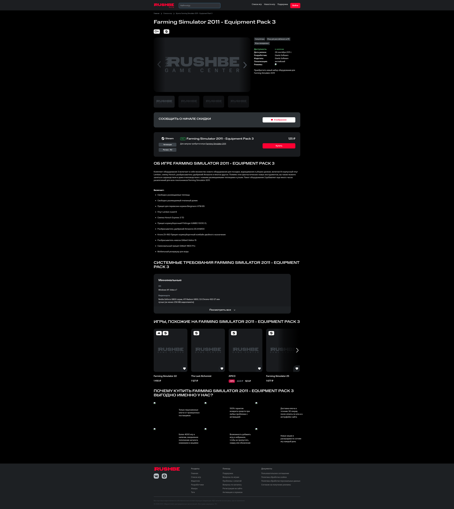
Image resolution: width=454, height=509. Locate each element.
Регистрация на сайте (232, 488)
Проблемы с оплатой (232, 481)
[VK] (156, 476)
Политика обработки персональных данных (280, 481)
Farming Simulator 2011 (216, 143)
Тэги (193, 492)
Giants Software (281, 55)
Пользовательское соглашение (275, 473)
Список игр (167, 13)
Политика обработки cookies (274, 477)
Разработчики (197, 484)
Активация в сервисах (232, 492)
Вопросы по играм (231, 477)
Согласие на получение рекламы (276, 484)
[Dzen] (164, 476)
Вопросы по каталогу (232, 484)
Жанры (194, 488)
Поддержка (228, 473)
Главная (156, 13)
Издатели (195, 481)
